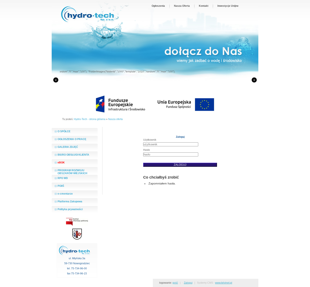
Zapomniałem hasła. (162, 183)
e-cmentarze (65, 193)
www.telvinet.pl (223, 282)
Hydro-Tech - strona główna (89, 119)
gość (175, 282)
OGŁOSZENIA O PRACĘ (72, 139)
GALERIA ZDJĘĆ (68, 147)
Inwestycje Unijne (228, 5)
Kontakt (203, 5)
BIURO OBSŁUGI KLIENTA (73, 154)
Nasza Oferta (182, 5)
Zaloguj (188, 282)
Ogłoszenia (158, 5)
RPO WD (63, 178)
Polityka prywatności (70, 209)
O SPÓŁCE (64, 131)
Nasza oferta (115, 119)
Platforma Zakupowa (70, 201)
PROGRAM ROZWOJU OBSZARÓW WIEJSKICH (72, 172)
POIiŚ (61, 185)
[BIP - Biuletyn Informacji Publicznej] (77, 224)
